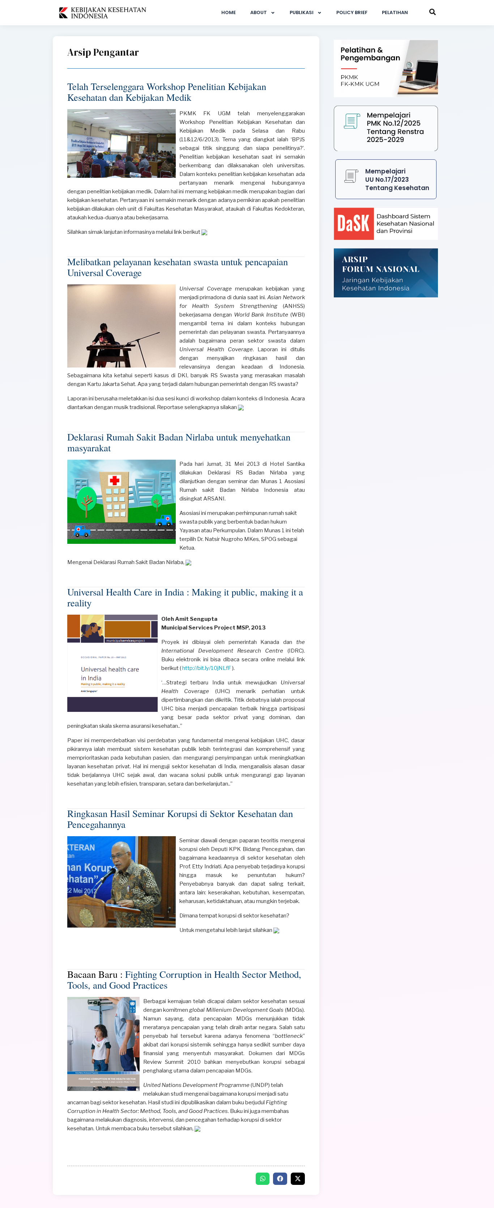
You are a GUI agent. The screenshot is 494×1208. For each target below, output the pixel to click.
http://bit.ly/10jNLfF (206, 668)
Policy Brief (351, 12)
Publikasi (302, 12)
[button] (263, 1179)
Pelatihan (395, 12)
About (258, 12)
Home (228, 12)
